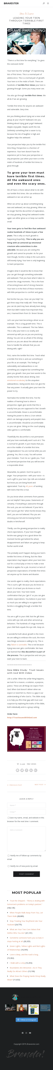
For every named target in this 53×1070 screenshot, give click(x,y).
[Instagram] (26, 1033)
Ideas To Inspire (27, 13)
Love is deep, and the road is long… (24, 954)
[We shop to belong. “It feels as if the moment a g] (22, 1007)
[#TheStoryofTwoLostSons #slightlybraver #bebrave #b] (33, 1009)
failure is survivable (19, 644)
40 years (29, 486)
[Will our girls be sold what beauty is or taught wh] (10, 1007)
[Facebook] (23, 1033)
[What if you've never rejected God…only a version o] (45, 1007)
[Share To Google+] (35, 770)
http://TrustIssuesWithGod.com (22, 717)
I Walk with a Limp (17, 963)
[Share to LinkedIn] (31, 770)
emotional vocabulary (16, 380)
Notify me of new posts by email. (24, 866)
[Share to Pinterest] (26, 770)
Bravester (11, 3)
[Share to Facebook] (17, 770)
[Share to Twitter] (22, 770)
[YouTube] (30, 1033)
